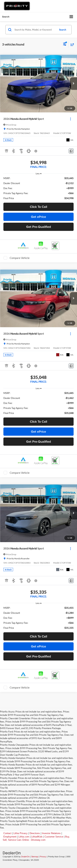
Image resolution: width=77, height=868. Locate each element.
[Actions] (70, 119)
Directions (35, 833)
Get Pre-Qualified (38, 226)
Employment (9, 836)
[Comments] (71, 151)
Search (62, 29)
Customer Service (54, 836)
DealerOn (25, 857)
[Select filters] (64, 44)
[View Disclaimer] (36, 151)
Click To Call (38, 206)
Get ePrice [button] (38, 216)
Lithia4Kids (37, 836)
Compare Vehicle (20, 257)
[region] (38, 188)
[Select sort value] (71, 44)
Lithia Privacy (20, 833)
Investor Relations (51, 833)
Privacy (43, 857)
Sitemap (34, 857)
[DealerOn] (12, 852)
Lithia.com (23, 836)
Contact (7, 833)
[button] (73, 83)
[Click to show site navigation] (71, 16)
